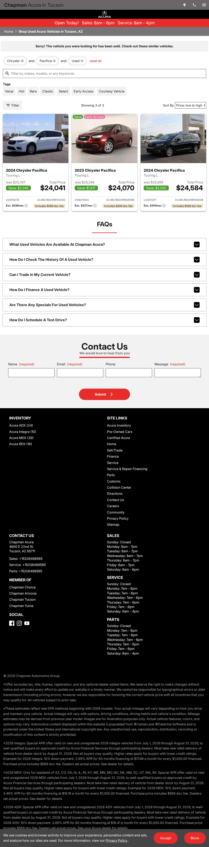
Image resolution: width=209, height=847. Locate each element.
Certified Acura (118, 438)
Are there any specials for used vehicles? (47, 305)
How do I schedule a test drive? (38, 320)
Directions (114, 493)
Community (116, 512)
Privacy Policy (118, 518)
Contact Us (115, 500)
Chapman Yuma (21, 606)
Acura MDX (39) (21, 438)
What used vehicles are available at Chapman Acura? (57, 244)
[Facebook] (11, 623)
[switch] (204, 5)
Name (21, 364)
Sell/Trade (114, 450)
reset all (95, 61)
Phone (110, 364)
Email (69, 364)
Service (112, 463)
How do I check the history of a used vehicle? (51, 259)
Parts (111, 475)
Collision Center (119, 487)
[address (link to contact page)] (184, 5)
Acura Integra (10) (22, 432)
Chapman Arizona (23, 593)
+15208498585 (30, 559)
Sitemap (113, 524)
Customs (113, 481)
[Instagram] (19, 623)
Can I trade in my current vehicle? (39, 274)
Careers (113, 506)
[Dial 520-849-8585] (194, 5)
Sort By (168, 105)
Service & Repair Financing (127, 469)
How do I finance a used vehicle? (39, 290)
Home (8, 31)
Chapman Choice (22, 587)
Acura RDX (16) (20, 444)
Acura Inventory (119, 425)
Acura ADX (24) (21, 425)
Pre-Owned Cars (119, 432)
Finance (113, 456)
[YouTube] (26, 623)
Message (170, 364)
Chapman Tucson (22, 599)
